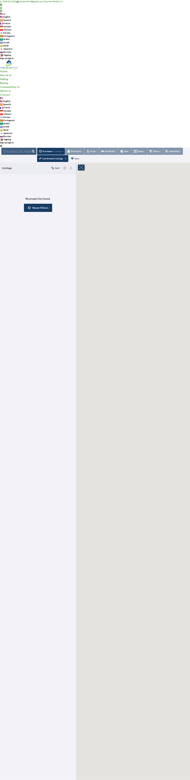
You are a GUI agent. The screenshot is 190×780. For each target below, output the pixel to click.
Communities (8, 86)
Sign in (10, 58)
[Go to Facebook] (1, 4)
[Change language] (2, 13)
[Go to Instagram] (1, 7)
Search (4, 75)
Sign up (3, 58)
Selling (4, 79)
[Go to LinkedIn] (1, 10)
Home (3, 71)
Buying (4, 82)
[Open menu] (1, 145)
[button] (38, 208)
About (4, 90)
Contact (5, 94)
